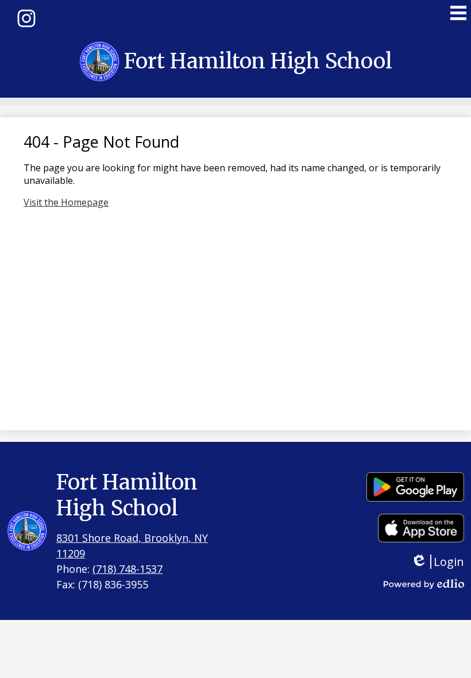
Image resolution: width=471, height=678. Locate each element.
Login (445, 561)
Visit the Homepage (66, 202)
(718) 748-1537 (127, 569)
